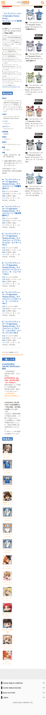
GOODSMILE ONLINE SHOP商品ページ (12, 396)
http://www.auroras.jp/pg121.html (11, 87)
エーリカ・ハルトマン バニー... (7, 599)
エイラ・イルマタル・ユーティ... (7, 456)
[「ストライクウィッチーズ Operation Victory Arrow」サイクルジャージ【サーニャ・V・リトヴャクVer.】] (34, 150)
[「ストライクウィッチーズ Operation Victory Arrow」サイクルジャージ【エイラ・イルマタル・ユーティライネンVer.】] (34, 183)
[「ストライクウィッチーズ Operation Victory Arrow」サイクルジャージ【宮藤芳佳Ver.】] (34, 19)
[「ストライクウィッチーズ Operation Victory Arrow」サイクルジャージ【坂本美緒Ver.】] (34, 51)
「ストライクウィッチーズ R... (7, 487)
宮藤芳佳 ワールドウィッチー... (7, 503)
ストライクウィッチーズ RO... (7, 472)
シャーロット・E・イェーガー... (7, 567)
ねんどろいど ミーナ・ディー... (7, 615)
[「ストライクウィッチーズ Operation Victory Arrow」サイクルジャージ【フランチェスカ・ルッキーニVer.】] (34, 82)
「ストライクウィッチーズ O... (7, 519)
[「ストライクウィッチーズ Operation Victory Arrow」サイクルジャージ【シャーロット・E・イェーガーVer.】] (34, 116)
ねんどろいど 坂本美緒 (7, 631)
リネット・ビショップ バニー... (7, 583)
